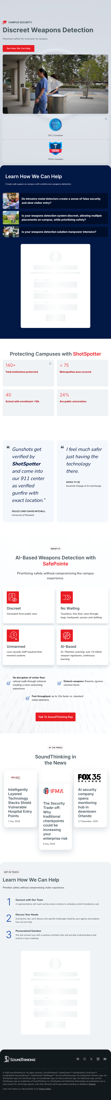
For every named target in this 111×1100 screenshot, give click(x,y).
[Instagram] (84, 1059)
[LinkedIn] (98, 1059)
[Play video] (55, 84)
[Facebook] (77, 1059)
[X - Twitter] (91, 1059)
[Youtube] (105, 1059)
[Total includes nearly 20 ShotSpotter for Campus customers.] (50, 363)
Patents (92, 1084)
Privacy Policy (45, 1089)
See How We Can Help (18, 48)
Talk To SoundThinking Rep (55, 717)
